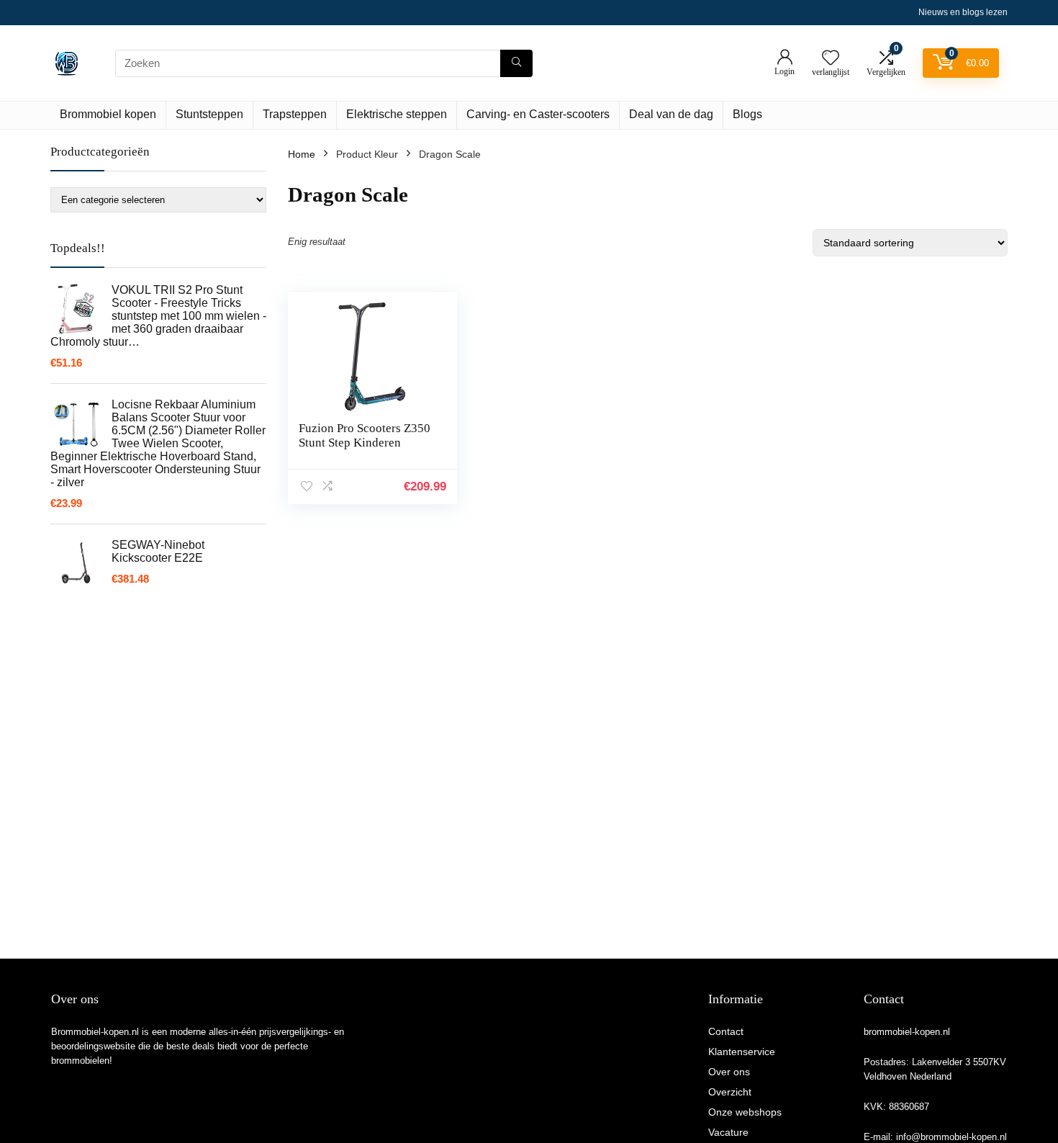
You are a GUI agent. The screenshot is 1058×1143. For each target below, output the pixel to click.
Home (301, 154)
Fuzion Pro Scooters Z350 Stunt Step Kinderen (364, 435)
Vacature (728, 1132)
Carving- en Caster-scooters (538, 114)
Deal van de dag (671, 114)
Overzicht (729, 1092)
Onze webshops (745, 1112)
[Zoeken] (516, 63)
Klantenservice (741, 1051)
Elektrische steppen (396, 114)
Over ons (729, 1071)
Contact (725, 1031)
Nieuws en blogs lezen (963, 12)
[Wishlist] (830, 58)
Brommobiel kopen (108, 114)
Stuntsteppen (209, 114)
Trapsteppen (295, 114)
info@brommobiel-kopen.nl (951, 1136)
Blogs (747, 114)
